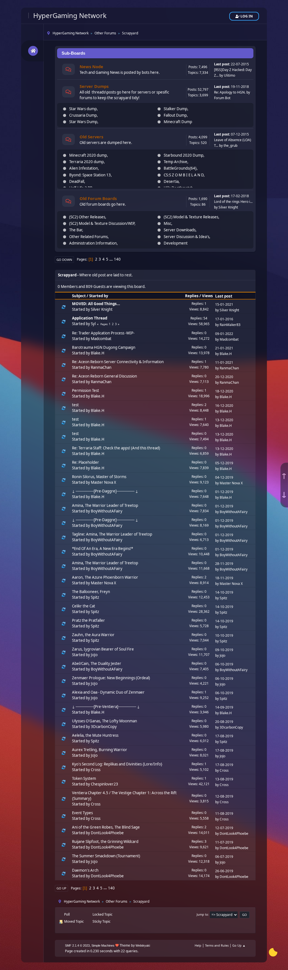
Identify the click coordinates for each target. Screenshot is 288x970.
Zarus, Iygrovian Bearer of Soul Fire (103, 649)
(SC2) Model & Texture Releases (191, 216)
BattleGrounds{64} (180, 168)
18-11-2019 (224, 578)
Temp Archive (175, 161)
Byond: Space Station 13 (90, 174)
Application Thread (89, 318)
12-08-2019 (224, 796)
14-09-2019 (224, 707)
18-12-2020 (224, 391)
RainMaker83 (230, 324)
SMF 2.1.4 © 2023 (77, 945)
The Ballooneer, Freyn (91, 591)
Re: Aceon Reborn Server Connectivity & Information (118, 361)
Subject (79, 295)
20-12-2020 (224, 376)
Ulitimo (229, 75)
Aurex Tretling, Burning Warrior (99, 749)
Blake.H (97, 353)
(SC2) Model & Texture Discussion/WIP (101, 223)
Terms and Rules (217, 945)
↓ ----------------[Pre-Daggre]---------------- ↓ (105, 491)
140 (117, 259)
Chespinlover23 (104, 784)
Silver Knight (228, 207)
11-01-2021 (224, 362)
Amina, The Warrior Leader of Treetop (105, 505)
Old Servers (91, 136)
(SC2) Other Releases (87, 216)
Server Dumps (94, 86)
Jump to (202, 914)
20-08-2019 (224, 721)
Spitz (95, 597)
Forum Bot (222, 98)
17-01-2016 (224, 319)
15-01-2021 (224, 304)
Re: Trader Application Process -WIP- (103, 333)
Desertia (171, 181)
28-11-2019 (224, 563)
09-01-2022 (224, 333)
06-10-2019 (224, 664)
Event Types (82, 812)
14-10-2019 (224, 592)
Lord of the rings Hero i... (233, 201)
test (75, 404)
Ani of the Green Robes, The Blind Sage (106, 827)
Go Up (61, 888)
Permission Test (85, 390)
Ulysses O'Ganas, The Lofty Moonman (104, 720)
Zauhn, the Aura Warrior (93, 634)
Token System (84, 778)
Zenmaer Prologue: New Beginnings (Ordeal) (111, 677)
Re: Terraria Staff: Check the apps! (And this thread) (116, 447)
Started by (98, 295)
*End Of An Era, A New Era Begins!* (102, 548)
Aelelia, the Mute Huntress (95, 735)
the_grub (230, 145)
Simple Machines (102, 945)
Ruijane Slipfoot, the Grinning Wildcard (105, 841)
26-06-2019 (224, 871)
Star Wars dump (83, 108)
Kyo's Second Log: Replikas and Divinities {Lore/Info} (117, 764)
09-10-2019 (224, 649)
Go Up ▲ (239, 945)
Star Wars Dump (83, 121)
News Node (91, 66)
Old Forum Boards (98, 198)
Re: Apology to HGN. (230, 92)
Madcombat (101, 338)
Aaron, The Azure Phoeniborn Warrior (105, 577)
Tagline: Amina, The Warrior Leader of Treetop (112, 534)
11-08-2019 (224, 813)
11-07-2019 (224, 842)
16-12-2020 (224, 405)
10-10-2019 (224, 635)
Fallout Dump (175, 115)
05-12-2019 (224, 463)
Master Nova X (103, 482)
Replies (192, 295)
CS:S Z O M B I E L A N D (184, 174)
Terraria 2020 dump (86, 161)
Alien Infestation (83, 168)
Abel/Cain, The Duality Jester (96, 663)
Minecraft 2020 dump (88, 155)
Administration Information (93, 243)
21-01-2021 (224, 348)
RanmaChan (101, 367)
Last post (223, 296)
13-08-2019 (224, 779)
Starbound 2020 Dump (183, 155)
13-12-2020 (224, 420)
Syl (93, 323)
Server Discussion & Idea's (186, 236)
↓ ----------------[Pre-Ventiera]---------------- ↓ (106, 706)
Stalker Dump (175, 108)
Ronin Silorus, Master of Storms (99, 476)
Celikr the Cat (83, 606)
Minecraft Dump (178, 121)
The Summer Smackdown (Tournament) (106, 855)
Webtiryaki (143, 945)
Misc (167, 223)
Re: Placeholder (85, 462)
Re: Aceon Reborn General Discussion (104, 376)
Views (207, 295)
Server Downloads (179, 229)
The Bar (75, 229)
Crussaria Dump (83, 115)
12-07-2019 (224, 827)
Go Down (64, 260)
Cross (95, 769)
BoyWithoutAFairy (106, 511)
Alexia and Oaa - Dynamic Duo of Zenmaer (108, 692)
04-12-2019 (224, 477)
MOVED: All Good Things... (96, 303)
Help (198, 945)
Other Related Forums (88, 236)
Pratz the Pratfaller (88, 620)
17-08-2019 (224, 736)
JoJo (94, 654)
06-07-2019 (224, 856)
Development (176, 243)
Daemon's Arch (85, 870)
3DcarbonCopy (104, 726)
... (111, 259)
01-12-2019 (224, 491)
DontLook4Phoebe (107, 832)
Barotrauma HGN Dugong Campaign (103, 347)
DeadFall (76, 181)
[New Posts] (68, 70)
